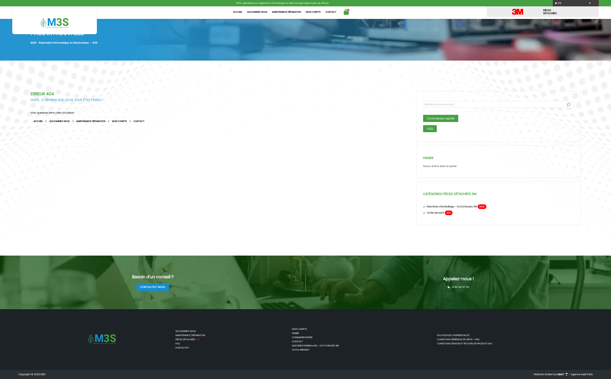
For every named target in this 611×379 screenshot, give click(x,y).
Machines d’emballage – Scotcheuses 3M (315, 345)
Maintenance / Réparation (190, 335)
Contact (330, 12)
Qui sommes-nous (257, 12)
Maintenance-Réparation (286, 12)
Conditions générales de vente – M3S (458, 339)
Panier (295, 333)
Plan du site (182, 347)
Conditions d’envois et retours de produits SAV (464, 343)
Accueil (237, 12)
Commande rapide (302, 337)
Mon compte (313, 12)
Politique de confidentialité (453, 335)
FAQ (178, 343)
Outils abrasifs (300, 349)
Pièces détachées (188, 339)
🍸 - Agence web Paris (575, 374)
